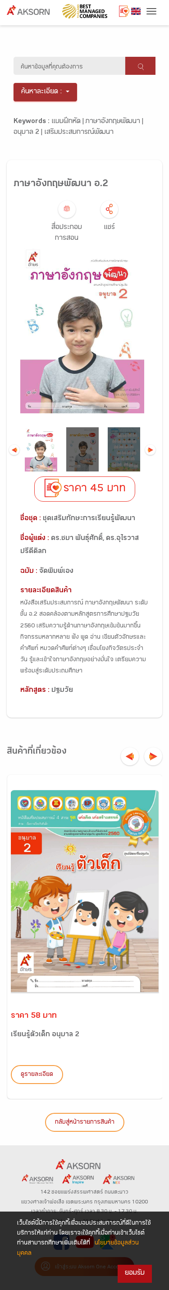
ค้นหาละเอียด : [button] (41, 92)
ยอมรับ (135, 1273)
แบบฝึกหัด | (68, 122)
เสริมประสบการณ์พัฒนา (79, 133)
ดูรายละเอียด (37, 1075)
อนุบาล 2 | (29, 133)
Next (150, 449)
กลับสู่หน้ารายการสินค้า (84, 1122)
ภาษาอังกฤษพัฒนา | (114, 122)
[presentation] (130, 756)
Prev (14, 449)
